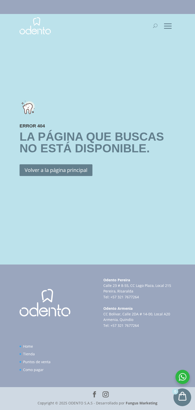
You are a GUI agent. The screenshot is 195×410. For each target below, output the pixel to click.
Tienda (29, 354)
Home (28, 346)
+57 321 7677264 (124, 297)
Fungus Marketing (141, 403)
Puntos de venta (37, 361)
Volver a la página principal (56, 170)
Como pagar (33, 369)
